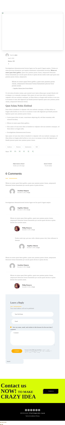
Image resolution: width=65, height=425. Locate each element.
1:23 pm (33, 287)
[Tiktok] (39, 410)
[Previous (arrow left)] (0, 424)
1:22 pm (38, 247)
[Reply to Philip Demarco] (11, 228)
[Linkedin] (34, 410)
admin (16, 55)
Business (10, 61)
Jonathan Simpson (23, 190)
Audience (9, 147)
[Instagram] (31, 410)
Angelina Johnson (22, 208)
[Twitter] (29, 410)
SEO (14, 61)
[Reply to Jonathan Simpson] (6, 191)
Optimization (28, 147)
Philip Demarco (27, 228)
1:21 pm (28, 209)
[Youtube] (36, 410)
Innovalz (43, 413)
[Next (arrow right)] (2, 424)
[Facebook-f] (26, 410)
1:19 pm (28, 192)
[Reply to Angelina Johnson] (6, 208)
